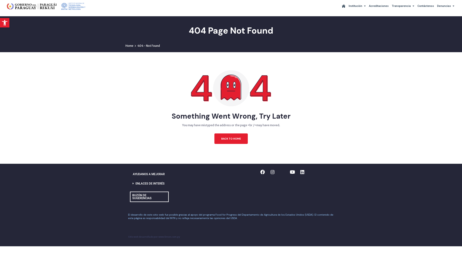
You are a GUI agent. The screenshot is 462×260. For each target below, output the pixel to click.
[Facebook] (262, 171)
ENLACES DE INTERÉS (150, 183)
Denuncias (444, 6)
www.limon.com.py (169, 236)
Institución (355, 6)
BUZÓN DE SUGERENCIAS (142, 197)
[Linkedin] (302, 171)
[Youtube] (292, 171)
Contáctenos (425, 6)
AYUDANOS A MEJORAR (149, 174)
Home (129, 45)
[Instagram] (272, 171)
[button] (4, 22)
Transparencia (401, 6)
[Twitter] (282, 171)
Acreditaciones (379, 6)
